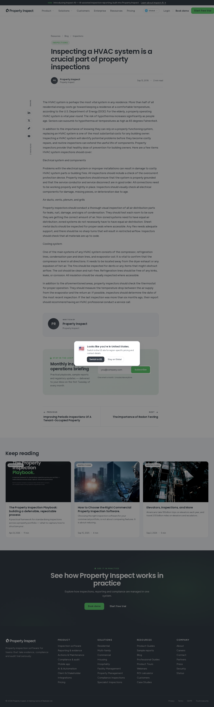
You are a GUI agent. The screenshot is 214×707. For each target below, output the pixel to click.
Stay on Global (115, 359)
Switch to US (95, 359)
